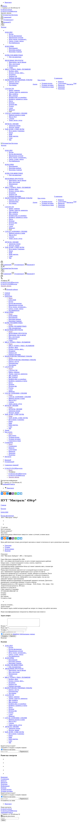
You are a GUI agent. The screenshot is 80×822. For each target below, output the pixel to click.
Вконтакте (8, 2)
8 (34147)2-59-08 (9, 11)
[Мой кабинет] (2, 262)
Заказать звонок (6, 286)
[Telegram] (21, 493)
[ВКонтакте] (2, 493)
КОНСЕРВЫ (13, 316)
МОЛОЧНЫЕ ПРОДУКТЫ (18, 333)
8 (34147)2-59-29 (6, 9)
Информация (5, 786)
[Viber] (13, 493)
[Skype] (18, 493)
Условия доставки (7, 791)
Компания (4, 777)
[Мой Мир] (7, 493)
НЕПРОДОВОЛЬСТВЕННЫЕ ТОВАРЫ (22, 360)
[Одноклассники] (5, 493)
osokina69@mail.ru (9, 484)
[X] (10, 493)
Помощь (3, 788)
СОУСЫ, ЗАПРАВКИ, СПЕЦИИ (20, 397)
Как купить (12, 435)
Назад (10, 298)
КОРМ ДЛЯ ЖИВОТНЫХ (18, 326)
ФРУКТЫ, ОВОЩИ (15, 409)
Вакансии (4, 782)
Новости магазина (9, 749)
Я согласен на (19, 634)
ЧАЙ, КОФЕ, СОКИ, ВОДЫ (18, 418)
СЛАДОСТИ (13, 370)
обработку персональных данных (24, 634)
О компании (13, 446)
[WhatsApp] (15, 493)
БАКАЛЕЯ (12, 300)
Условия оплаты (6, 789)
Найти (3, 820)
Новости (4, 780)
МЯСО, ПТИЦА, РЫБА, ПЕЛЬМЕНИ (21, 345)
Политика (4, 784)
